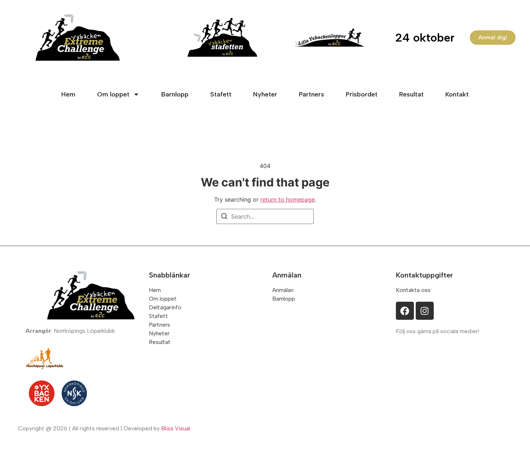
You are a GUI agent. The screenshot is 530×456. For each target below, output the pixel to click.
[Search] (224, 217)
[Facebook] (405, 311)
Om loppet (113, 94)
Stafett (220, 94)
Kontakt (457, 94)
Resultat (411, 94)
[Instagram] (425, 311)
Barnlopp (175, 94)
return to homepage (287, 199)
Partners (311, 94)
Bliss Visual (175, 428)
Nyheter (265, 94)
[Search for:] (265, 216)
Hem (68, 94)
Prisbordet (361, 94)
